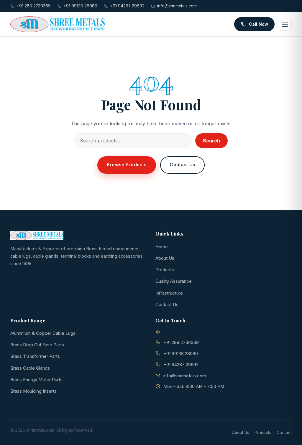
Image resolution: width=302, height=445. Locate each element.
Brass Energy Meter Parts (36, 379)
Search (211, 141)
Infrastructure (169, 293)
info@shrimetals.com (177, 6)
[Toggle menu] (285, 24)
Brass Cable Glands (30, 368)
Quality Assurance (173, 281)
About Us (164, 258)
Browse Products (127, 165)
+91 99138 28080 (80, 6)
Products (164, 269)
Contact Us (182, 165)
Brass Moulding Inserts (33, 391)
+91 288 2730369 (34, 6)
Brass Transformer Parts (35, 356)
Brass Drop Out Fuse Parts (37, 344)
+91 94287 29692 (127, 6)
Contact (284, 432)
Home (161, 246)
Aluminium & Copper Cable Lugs (43, 333)
